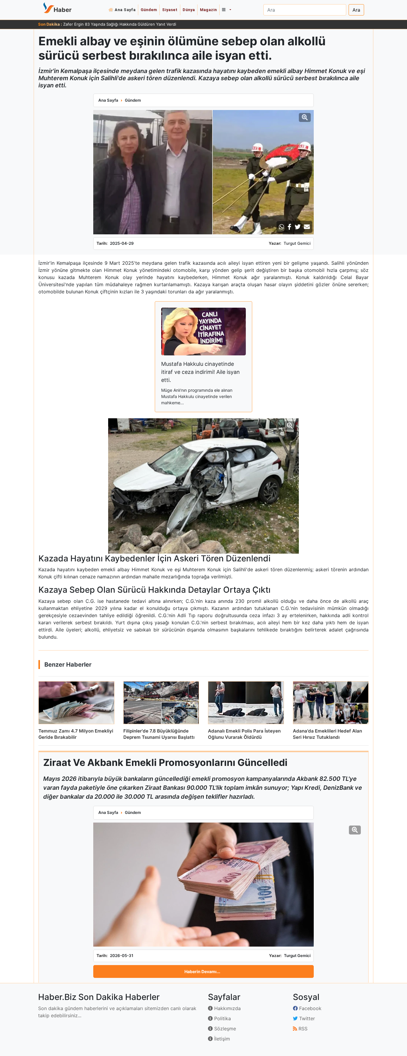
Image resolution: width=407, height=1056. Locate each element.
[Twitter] (298, 226)
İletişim (221, 1039)
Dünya (189, 9)
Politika (222, 1018)
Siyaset (170, 9)
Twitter (306, 1018)
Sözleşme (224, 1029)
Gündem (149, 9)
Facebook (309, 1008)
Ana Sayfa (125, 9)
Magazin (208, 9)
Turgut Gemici (297, 243)
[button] (226, 9)
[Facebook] (289, 226)
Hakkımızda (227, 1008)
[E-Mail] (307, 226)
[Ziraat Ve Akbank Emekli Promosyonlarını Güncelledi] (203, 885)
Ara (356, 10)
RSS (302, 1029)
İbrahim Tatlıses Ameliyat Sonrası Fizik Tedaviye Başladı (114, 24)
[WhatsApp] (281, 226)
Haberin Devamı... (202, 971)
